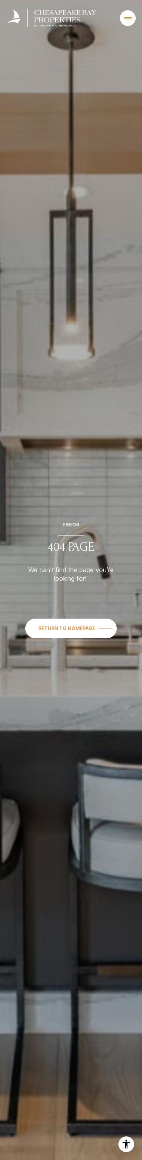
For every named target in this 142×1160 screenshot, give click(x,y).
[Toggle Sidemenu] (128, 18)
